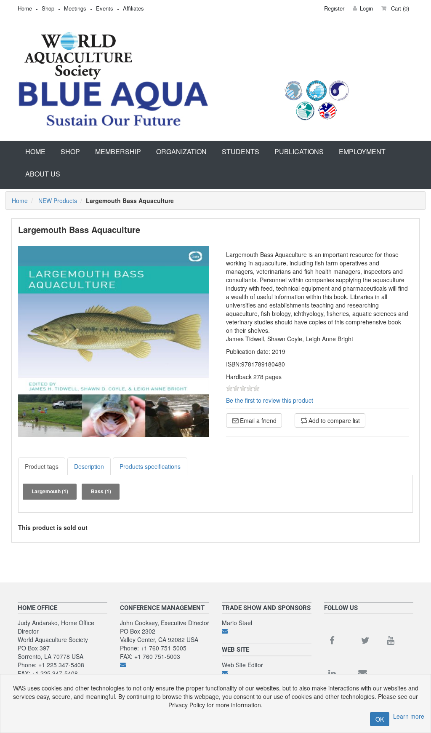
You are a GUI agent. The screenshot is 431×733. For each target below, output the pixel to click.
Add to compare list (334, 420)
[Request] (266, 631)
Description (89, 466)
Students (240, 151)
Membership (118, 151)
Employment (362, 151)
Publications (299, 151)
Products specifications (150, 466)
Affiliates (133, 8)
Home (25, 8)
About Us (42, 174)
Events (104, 8)
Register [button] (334, 8)
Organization (181, 151)
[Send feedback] (165, 665)
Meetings (75, 8)
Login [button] (366, 8)
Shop (48, 8)
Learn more (408, 716)
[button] (395, 8)
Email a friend (258, 420)
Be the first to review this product (269, 400)
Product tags (42, 466)
